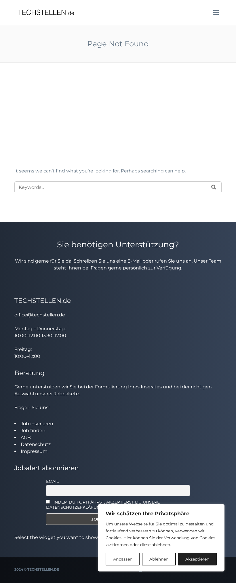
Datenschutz (36, 444)
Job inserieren (37, 423)
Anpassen (122, 559)
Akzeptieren (197, 559)
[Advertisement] (118, 124)
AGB (26, 437)
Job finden (33, 430)
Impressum (34, 451)
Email (52, 481)
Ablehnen (158, 559)
